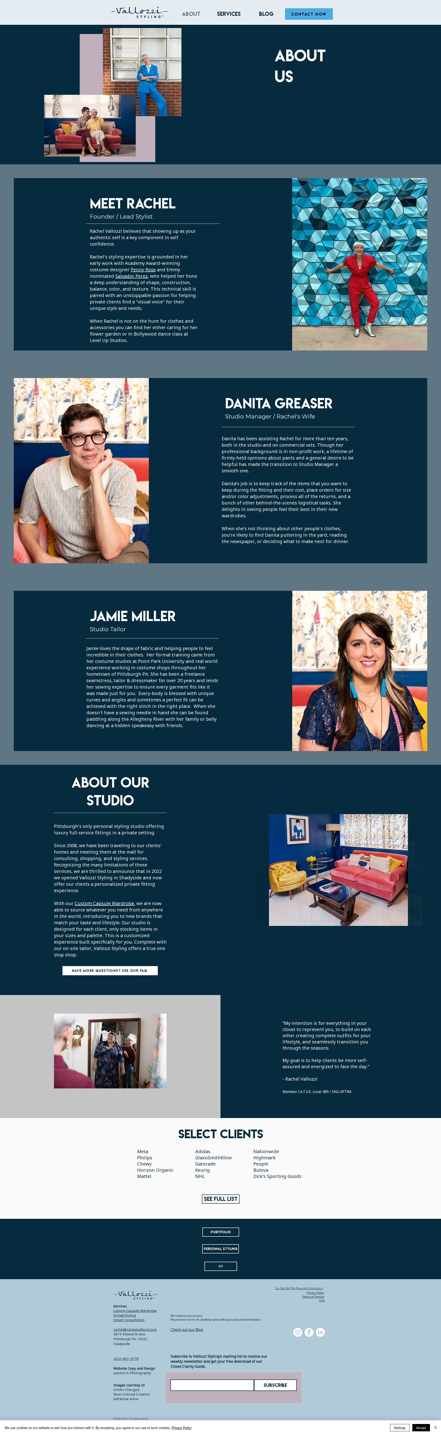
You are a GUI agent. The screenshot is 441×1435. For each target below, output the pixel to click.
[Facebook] (309, 1332)
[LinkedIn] (320, 1332)
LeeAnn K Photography (132, 1373)
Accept (421, 1427)
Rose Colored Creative (131, 1394)
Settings (400, 1427)
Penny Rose (143, 269)
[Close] (435, 1427)
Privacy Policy (182, 1427)
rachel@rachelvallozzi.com (135, 1329)
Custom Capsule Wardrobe (104, 903)
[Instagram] (297, 1332)
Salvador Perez (131, 276)
